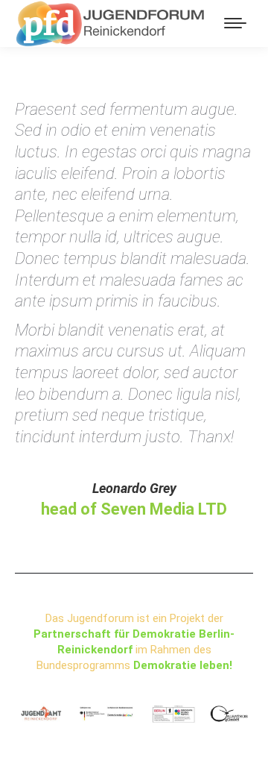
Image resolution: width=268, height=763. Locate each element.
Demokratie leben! (182, 665)
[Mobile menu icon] (235, 23)
